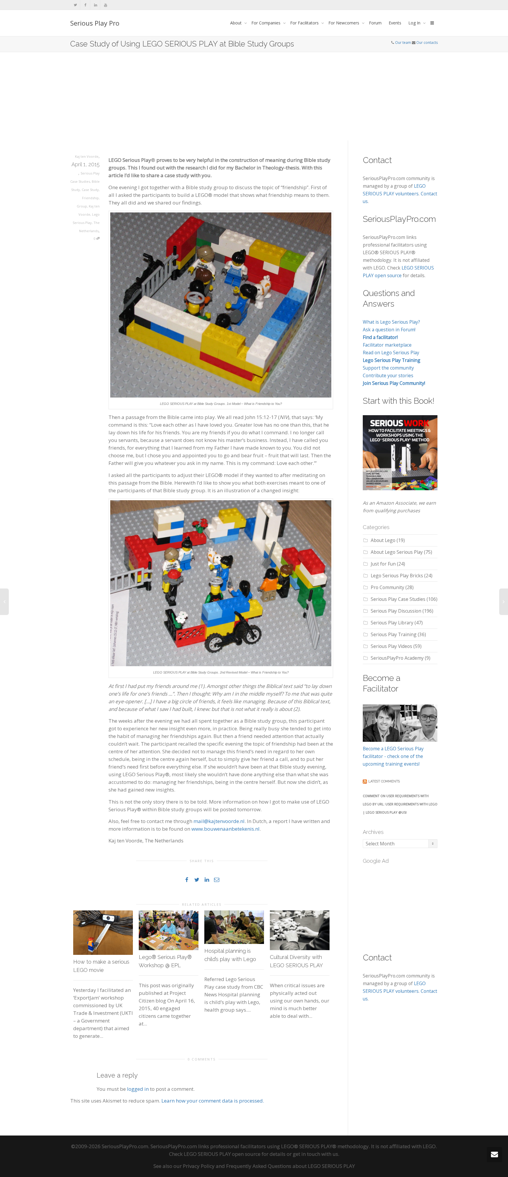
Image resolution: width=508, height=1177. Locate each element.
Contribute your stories (388, 375)
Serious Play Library (392, 622)
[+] (103, 932)
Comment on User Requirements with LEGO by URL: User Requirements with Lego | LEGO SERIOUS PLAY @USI (400, 804)
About (236, 23)
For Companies (266, 23)
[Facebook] (85, 5)
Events (395, 23)
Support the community (388, 368)
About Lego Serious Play (397, 552)
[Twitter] (75, 5)
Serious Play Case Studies (398, 599)
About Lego (383, 540)
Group (82, 206)
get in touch (306, 1154)
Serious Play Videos (391, 646)
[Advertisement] (254, 96)
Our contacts (427, 42)
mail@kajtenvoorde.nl (219, 821)
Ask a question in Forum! (389, 329)
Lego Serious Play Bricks (397, 575)
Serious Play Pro (94, 23)
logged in (138, 1088)
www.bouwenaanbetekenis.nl (225, 828)
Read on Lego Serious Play (391, 352)
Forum (375, 23)
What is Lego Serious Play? (391, 322)
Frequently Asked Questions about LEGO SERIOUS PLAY (290, 1166)
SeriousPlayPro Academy (397, 658)
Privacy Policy (199, 1166)
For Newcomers (344, 23)
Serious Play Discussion (396, 611)
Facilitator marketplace (387, 345)
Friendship (90, 198)
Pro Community (387, 587)
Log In (415, 23)
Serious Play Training (394, 634)
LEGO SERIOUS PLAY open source (222, 1154)
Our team (403, 42)
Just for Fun (383, 564)
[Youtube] (105, 5)
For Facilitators (305, 23)
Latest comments (384, 781)
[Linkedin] (95, 5)
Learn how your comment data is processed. (212, 1100)
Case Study (90, 189)
